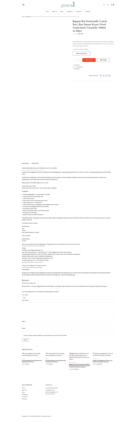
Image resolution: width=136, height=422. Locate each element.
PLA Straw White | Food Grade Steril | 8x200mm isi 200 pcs (56, 361)
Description (25, 163)
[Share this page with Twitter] (103, 75)
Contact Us (79, 11)
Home (47, 11)
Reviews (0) (35, 163)
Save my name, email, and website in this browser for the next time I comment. (45, 335)
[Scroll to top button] (132, 418)
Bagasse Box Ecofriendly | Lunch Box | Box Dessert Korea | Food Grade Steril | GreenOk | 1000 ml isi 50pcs (79, 366)
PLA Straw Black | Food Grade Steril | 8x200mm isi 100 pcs (32, 361)
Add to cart (89, 60)
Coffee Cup (96, 358)
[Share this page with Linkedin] (109, 75)
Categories (69, 11)
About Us (54, 11)
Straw (23, 358)
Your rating (25, 294)
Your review (25, 300)
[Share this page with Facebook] (100, 75)
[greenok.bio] (68, 4)
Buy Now (103, 60)
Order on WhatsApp (81, 53)
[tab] (25, 163)
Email (24, 328)
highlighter (77, 68)
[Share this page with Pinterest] (106, 75)
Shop (62, 11)
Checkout (87, 11)
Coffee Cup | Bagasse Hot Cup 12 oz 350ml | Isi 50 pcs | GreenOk (102, 361)
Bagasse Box (29, 16)
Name (24, 321)
